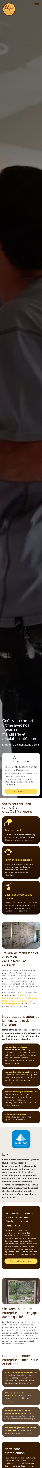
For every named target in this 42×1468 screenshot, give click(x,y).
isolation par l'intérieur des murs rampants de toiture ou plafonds (20, 1001)
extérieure (17, 998)
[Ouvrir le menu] (36, 5)
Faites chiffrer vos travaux (21, 1261)
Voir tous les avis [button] (21, 791)
